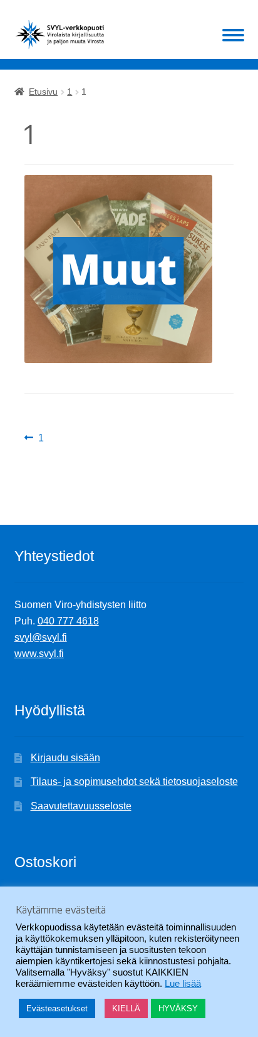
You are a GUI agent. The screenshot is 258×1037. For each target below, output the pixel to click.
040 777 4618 (68, 621)
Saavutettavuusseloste (81, 806)
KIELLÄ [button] (126, 1008)
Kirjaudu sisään (65, 757)
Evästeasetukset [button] (57, 1008)
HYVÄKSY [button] (178, 1008)
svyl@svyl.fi (40, 637)
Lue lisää (183, 984)
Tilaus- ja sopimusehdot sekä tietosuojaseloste (134, 781)
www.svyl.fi (39, 653)
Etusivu (43, 92)
